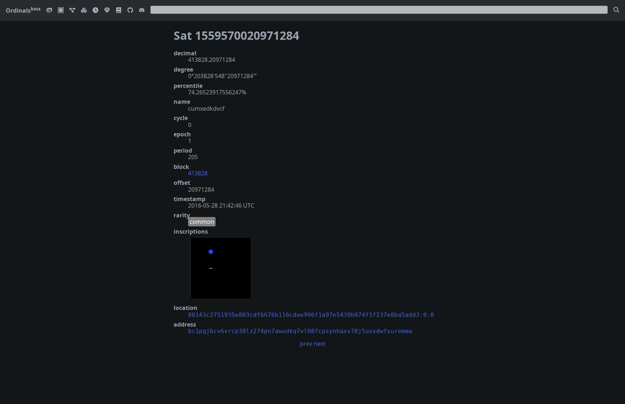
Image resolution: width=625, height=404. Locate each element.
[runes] (61, 10)
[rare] (107, 10)
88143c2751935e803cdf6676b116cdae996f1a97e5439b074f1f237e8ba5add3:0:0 (311, 314)
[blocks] (84, 10)
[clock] (95, 10)
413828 (198, 173)
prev (306, 344)
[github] (130, 10)
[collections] (72, 10)
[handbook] (119, 10)
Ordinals (23, 10)
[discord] (142, 10)
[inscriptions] (49, 10)
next (320, 344)
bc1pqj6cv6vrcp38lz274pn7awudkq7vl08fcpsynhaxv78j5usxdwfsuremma (300, 331)
